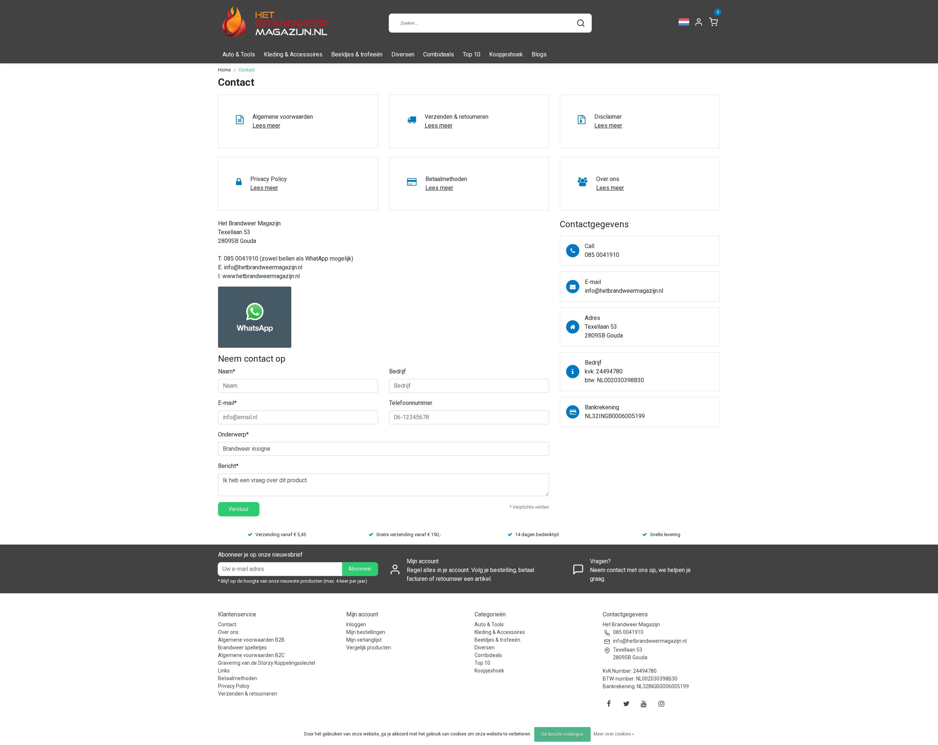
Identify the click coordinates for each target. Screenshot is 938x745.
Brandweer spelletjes (242, 647)
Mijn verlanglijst (364, 640)
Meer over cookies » (614, 734)
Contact (247, 70)
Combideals (438, 54)
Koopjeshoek (506, 54)
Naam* (226, 371)
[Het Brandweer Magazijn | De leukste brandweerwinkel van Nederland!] (273, 22)
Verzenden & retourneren (247, 694)
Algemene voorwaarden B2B (251, 640)
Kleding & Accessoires (293, 54)
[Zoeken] (580, 23)
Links (224, 671)
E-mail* (227, 402)
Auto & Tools (238, 54)
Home (224, 70)
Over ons (228, 632)
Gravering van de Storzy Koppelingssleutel (266, 663)
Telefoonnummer (410, 402)
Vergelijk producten (368, 647)
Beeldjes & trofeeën (357, 54)
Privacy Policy (234, 686)
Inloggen (356, 624)
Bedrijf (397, 371)
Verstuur (239, 509)
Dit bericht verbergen (562, 734)
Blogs (539, 54)
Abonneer (360, 569)
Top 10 (471, 54)
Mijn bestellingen (365, 632)
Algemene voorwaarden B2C (251, 655)
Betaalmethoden (237, 678)
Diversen (402, 54)
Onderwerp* (233, 434)
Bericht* (228, 465)
